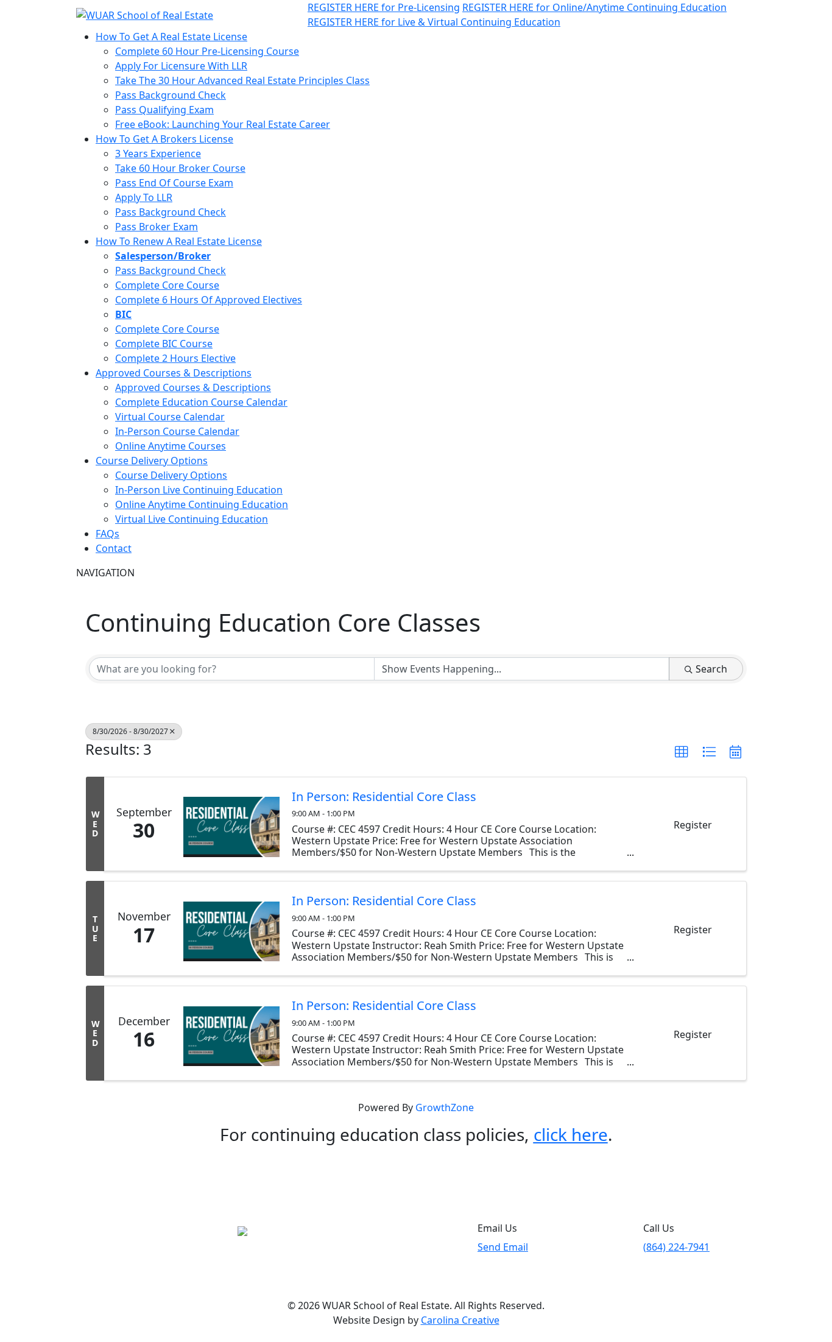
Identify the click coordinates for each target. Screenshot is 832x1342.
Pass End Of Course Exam (174, 182)
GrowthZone (444, 1107)
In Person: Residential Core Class (384, 796)
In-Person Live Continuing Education (199, 489)
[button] (681, 752)
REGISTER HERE (384, 7)
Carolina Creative (460, 1320)
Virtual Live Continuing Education (191, 519)
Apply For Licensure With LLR (181, 65)
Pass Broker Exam (156, 226)
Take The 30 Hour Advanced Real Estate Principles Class (242, 80)
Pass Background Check (170, 95)
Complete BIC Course (164, 343)
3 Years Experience (158, 153)
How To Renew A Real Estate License (179, 241)
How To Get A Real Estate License (171, 36)
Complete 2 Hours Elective (175, 358)
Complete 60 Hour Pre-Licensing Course (207, 51)
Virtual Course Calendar (170, 416)
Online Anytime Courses (170, 446)
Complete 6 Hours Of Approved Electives (208, 299)
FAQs (107, 533)
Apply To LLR (143, 197)
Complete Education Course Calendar (201, 402)
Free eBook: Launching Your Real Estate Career (222, 124)
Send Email (503, 1247)
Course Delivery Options (152, 460)
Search (711, 669)
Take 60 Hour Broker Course (180, 168)
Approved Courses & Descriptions (174, 373)
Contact (114, 548)
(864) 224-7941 (676, 1247)
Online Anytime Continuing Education (201, 504)
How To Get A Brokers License (164, 139)
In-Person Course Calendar (177, 431)
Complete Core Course (167, 285)
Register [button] (693, 825)
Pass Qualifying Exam (164, 109)
